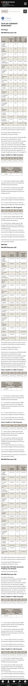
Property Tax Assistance (6, 20)
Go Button (25, 11)
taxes (8, 18)
